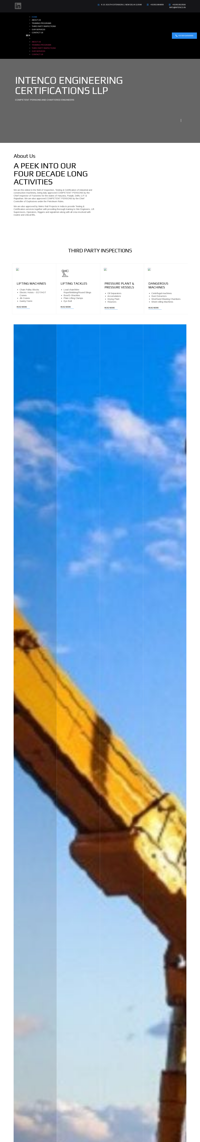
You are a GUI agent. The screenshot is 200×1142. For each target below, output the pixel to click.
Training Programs (41, 23)
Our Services (38, 30)
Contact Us (37, 33)
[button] (93, 35)
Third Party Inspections (44, 26)
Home (34, 17)
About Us (36, 20)
